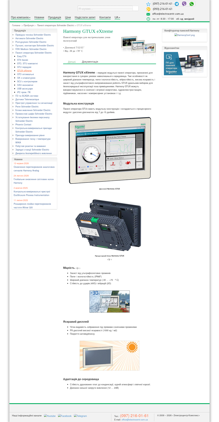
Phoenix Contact (23, 124)
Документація (90, 61)
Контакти (105, 17)
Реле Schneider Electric (26, 106)
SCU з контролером (27, 81)
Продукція (54, 17)
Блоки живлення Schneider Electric (32, 110)
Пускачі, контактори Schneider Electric (34, 45)
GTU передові (24, 67)
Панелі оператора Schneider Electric (55, 25)
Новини (39, 17)
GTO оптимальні (25, 74)
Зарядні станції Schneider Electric (32, 149)
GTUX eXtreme (24, 70)
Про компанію (20, 17)
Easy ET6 (21, 56)
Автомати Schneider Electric (29, 38)
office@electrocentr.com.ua (168, 13)
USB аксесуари (25, 88)
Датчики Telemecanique (27, 99)
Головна (16, 25)
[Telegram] (80, 415)
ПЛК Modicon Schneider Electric (31, 49)
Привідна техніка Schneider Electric (33, 34)
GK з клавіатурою (26, 77)
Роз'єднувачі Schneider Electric (30, 41)
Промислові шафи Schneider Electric (33, 113)
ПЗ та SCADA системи (26, 95)
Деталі (71, 61)
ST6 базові (22, 59)
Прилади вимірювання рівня (29, 135)
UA (116, 17)
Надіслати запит (85, 17)
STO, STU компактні (27, 63)
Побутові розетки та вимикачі (30, 146)
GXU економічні (25, 85)
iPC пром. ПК (24, 92)
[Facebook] (65, 415)
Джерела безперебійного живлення (33, 153)
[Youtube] (50, 415)
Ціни (68, 17)
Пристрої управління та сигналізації (34, 102)
